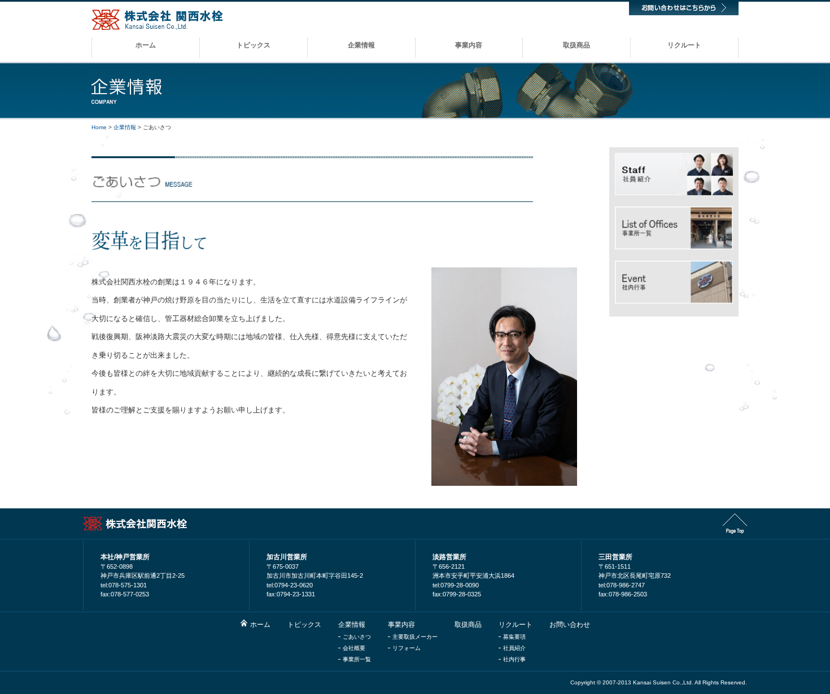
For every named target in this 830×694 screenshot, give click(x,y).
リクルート (515, 625)
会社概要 (354, 648)
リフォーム (406, 648)
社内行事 (514, 659)
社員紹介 (514, 648)
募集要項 (514, 637)
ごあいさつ (357, 637)
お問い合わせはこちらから (684, 7)
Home (99, 127)
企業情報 (124, 127)
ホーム (260, 625)
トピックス (304, 625)
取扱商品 (468, 625)
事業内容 (401, 625)
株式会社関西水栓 (157, 20)
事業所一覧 (357, 659)
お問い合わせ (569, 625)
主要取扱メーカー (415, 637)
